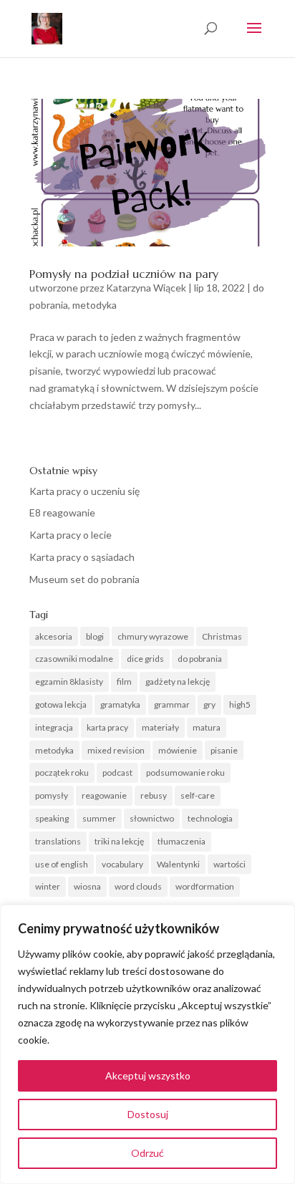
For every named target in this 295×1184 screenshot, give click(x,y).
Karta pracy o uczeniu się (84, 491)
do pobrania (200, 658)
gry (209, 704)
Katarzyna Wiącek (146, 287)
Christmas (222, 636)
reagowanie (104, 795)
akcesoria (53, 636)
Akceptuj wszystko (147, 1075)
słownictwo (152, 818)
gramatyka (120, 704)
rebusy (153, 795)
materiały (160, 727)
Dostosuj (147, 1114)
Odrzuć (147, 1153)
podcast (117, 772)
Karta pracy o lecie (70, 535)
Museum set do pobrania (84, 579)
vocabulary (122, 864)
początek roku (62, 772)
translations (58, 841)
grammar (172, 704)
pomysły (51, 795)
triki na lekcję (119, 841)
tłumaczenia (181, 841)
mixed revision (116, 750)
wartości (229, 864)
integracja (54, 727)
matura (207, 727)
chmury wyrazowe (152, 636)
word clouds (138, 886)
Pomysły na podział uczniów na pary (123, 273)
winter (47, 886)
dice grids (145, 658)
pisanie (224, 750)
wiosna (87, 886)
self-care (197, 795)
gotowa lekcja (61, 704)
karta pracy (107, 727)
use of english (61, 864)
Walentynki (178, 864)
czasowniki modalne (74, 658)
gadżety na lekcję (177, 681)
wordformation (204, 886)
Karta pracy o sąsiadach (82, 557)
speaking (52, 818)
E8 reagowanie (62, 512)
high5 (240, 704)
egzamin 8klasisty (69, 681)
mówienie (177, 750)
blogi (95, 636)
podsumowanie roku (185, 772)
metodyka (94, 305)
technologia (210, 818)
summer (99, 818)
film (124, 681)
